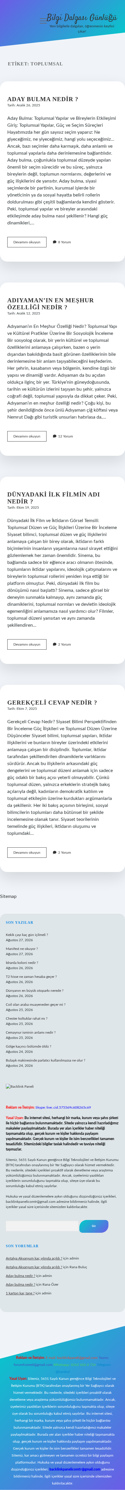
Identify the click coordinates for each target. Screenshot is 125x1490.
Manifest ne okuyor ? (22, 949)
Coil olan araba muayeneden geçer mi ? (35, 1004)
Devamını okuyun (30, 243)
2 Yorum (64, 644)
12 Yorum (65, 436)
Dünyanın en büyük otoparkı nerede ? (34, 990)
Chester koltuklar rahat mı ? (26, 1018)
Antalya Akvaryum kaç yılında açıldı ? (34, 1258)
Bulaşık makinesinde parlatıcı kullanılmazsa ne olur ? (45, 1060)
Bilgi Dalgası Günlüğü (82, 18)
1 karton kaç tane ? (20, 1293)
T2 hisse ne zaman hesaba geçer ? (31, 976)
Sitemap (8, 896)
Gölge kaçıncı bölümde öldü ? (28, 1046)
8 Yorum (64, 242)
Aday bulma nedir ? (42, 99)
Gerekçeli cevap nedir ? (52, 702)
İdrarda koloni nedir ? (22, 962)
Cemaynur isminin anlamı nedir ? (31, 1032)
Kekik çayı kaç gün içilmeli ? (27, 935)
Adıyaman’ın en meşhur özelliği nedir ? (50, 304)
